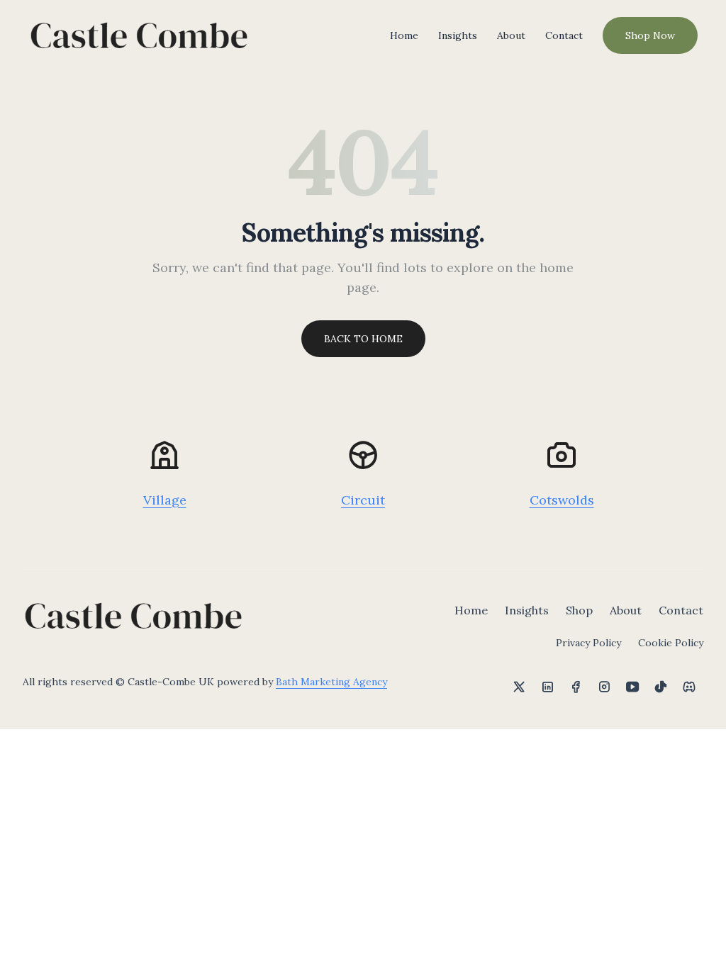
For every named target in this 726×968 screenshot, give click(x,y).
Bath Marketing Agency (331, 681)
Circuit (363, 500)
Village (164, 500)
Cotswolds (562, 500)
